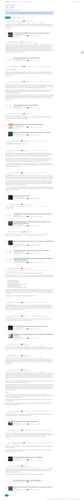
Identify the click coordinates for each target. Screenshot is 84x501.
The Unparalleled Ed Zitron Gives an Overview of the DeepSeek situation (18, 206)
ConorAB (7, 1)
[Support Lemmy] (33, 1)
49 (15, 483)
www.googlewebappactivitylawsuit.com (20, 261)
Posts (18, 17)
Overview (8, 17)
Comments (13, 17)
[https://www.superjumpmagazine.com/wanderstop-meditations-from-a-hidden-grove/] (10, 59)
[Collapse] (6, 21)
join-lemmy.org (75, 499)
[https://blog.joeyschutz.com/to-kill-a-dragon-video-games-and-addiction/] (10, 106)
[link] (33, 23)
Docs (66, 499)
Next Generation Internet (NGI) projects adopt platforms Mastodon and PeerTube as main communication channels (26, 270)
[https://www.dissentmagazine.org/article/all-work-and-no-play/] (10, 126)
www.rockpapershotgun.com (18, 197)
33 (15, 246)
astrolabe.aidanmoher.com (18, 251)
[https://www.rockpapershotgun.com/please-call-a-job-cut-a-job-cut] (10, 197)
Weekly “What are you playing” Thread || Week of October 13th (17, 357)
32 (15, 491)
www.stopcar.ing (16, 133)
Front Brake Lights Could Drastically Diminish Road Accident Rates (17, 43)
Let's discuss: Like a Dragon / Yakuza (38, 141)
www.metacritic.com (17, 215)
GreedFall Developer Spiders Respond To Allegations (43, 442)
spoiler (7, 392)
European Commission (23, 275)
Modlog (58, 499)
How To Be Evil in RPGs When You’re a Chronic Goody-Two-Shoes (17, 22)
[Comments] (10, 482)
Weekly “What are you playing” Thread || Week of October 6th (17, 371)
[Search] (70, 1)
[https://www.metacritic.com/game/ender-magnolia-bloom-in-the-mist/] (10, 215)
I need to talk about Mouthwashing (37, 302)
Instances (63, 499)
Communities (14, 1)
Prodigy (20, 95)
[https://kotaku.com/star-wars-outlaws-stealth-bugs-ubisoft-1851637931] (10, 423)
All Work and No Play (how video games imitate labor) (15, 115)
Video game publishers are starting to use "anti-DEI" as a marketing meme (19, 233)
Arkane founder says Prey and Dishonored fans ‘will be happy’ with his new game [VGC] (21, 467)
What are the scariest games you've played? (39, 411)
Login (73, 1)
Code (70, 499)
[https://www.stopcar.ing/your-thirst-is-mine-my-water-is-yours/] (10, 134)
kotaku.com (15, 422)
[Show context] (31, 23)
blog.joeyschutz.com (17, 106)
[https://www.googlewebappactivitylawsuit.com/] (10, 260)
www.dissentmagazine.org (18, 125)
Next (7, 495)
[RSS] (34, 17)
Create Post (20, 1)
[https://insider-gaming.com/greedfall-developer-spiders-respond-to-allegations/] (10, 459)
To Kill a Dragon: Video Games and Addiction (42, 66)
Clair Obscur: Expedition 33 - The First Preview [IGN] (41, 430)
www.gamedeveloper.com (18, 327)
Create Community (28, 1)
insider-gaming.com (17, 458)
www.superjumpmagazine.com (19, 34)
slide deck (19, 273)
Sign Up (76, 1)
